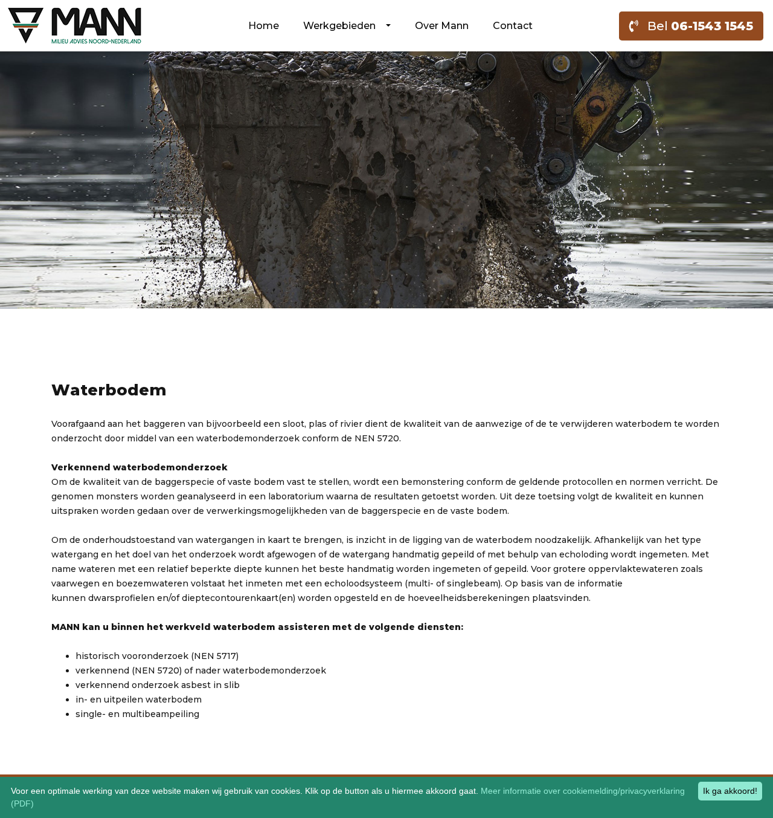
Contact (513, 25)
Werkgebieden (343, 25)
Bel (695, 26)
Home (263, 25)
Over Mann (442, 25)
